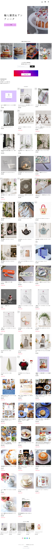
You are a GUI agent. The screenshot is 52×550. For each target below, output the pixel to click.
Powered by (25, 548)
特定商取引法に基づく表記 (30, 544)
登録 (32, 66)
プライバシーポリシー (21, 544)
